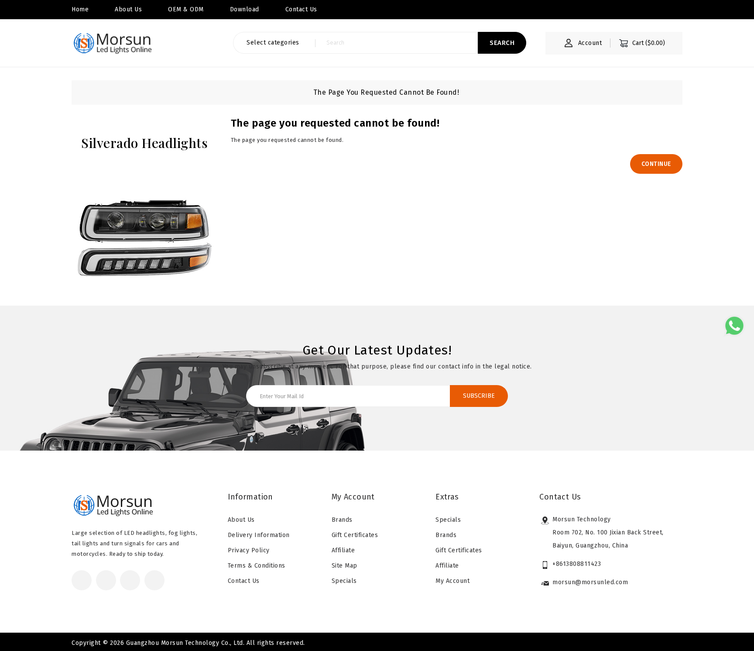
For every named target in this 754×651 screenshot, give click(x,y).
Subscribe (479, 396)
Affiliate (343, 550)
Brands (342, 520)
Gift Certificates (355, 535)
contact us (301, 9)
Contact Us (244, 581)
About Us (128, 9)
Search (502, 43)
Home (80, 9)
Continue (656, 164)
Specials (344, 581)
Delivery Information (259, 535)
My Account (452, 581)
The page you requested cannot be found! (386, 92)
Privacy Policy (249, 550)
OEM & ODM (186, 9)
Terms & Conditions (256, 565)
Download (244, 9)
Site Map (344, 565)
